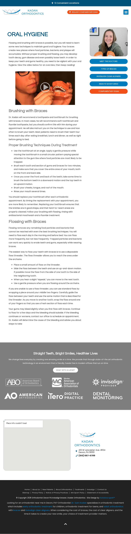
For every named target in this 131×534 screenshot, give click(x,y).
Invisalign (91, 489)
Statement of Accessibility (98, 493)
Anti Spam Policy (77, 493)
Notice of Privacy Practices (57, 493)
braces (16, 510)
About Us (36, 489)
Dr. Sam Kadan (79, 502)
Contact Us (102, 489)
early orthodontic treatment (37, 506)
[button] (125, 12)
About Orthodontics (64, 489)
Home (27, 489)
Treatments (79, 489)
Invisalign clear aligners (37, 510)
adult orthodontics (113, 506)
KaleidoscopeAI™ (107, 498)
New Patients (47, 489)
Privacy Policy (37, 493)
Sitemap (25, 493)
